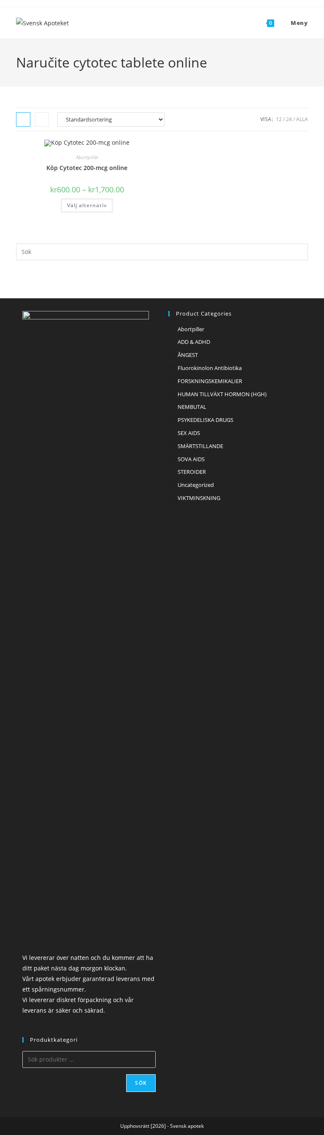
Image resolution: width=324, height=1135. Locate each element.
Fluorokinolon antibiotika (210, 368)
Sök (141, 1082)
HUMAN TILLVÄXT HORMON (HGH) (222, 394)
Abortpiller (87, 157)
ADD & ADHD (194, 342)
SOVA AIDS (191, 459)
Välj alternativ (87, 205)
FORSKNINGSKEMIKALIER (210, 381)
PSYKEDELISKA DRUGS (205, 420)
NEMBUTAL (192, 407)
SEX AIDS (189, 433)
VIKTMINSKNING (199, 498)
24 (289, 119)
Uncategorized (196, 485)
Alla (302, 119)
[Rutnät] (23, 119)
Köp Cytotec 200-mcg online (86, 168)
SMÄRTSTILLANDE (200, 446)
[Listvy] (42, 119)
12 (279, 119)
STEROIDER (192, 472)
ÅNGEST (188, 355)
